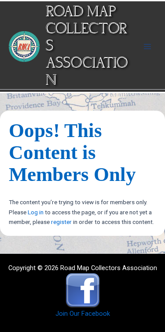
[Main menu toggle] (148, 46)
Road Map (81, 12)
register (61, 221)
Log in (36, 212)
